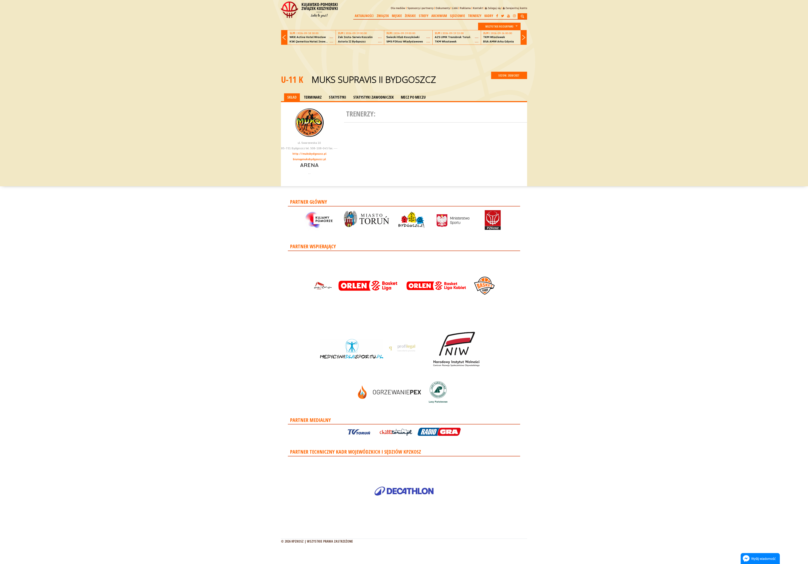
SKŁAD (292, 97)
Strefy (423, 15)
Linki (455, 8)
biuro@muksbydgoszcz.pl (309, 159)
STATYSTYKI (337, 97)
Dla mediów (398, 8)
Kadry (488, 15)
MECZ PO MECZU (413, 97)
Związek (383, 15)
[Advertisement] (404, 57)
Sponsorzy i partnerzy (420, 8)
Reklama (465, 8)
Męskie (397, 15)
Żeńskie (410, 15)
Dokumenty (443, 8)
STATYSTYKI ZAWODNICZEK (373, 97)
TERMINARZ (313, 97)
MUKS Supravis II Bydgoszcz (374, 79)
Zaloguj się (494, 8)
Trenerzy (474, 15)
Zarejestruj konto (516, 8)
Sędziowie (457, 15)
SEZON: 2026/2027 (509, 75)
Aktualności (364, 15)
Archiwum (439, 15)
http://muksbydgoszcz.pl (309, 153)
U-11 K (292, 79)
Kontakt (478, 8)
